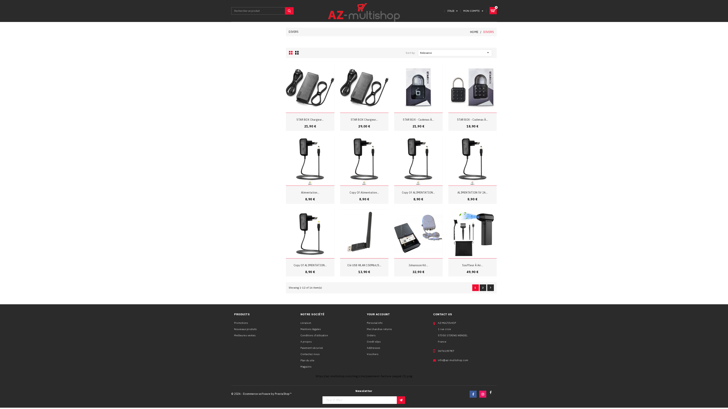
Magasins (305, 366)
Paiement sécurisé (311, 348)
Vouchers (372, 354)
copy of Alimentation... (364, 192)
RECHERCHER (289, 11)
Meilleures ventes (245, 335)
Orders (371, 335)
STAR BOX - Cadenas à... (418, 119)
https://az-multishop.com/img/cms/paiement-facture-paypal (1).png (364, 376)
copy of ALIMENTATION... (418, 192)
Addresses (373, 348)
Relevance (455, 53)
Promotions (241, 323)
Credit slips (374, 341)
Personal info (375, 323)
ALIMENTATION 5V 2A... (472, 192)
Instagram (482, 394)
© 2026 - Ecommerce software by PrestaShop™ (261, 394)
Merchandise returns (379, 329)
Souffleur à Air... (472, 265)
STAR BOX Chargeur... (310, 119)
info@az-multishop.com (453, 360)
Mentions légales (310, 329)
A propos (306, 341)
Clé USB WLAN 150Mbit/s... (364, 265)
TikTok (492, 394)
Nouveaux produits (245, 329)
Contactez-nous (310, 354)
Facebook (473, 394)
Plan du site (307, 360)
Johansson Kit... (418, 265)
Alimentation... (310, 192)
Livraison (305, 323)
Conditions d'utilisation (314, 335)
